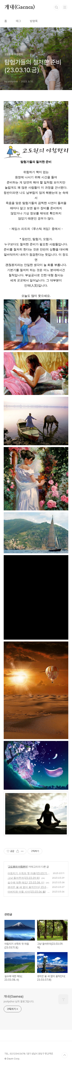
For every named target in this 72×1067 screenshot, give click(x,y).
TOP (65, 1055)
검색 (56, 7)
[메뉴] (65, 7)
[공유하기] (17, 851)
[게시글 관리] (22, 851)
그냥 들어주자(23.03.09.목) (24, 877)
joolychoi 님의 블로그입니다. (19, 1001)
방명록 (34, 21)
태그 (18, 21)
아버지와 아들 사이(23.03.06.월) (27, 891)
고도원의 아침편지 (18, 866)
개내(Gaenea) (19, 7)
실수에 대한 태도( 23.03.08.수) (26, 882)
